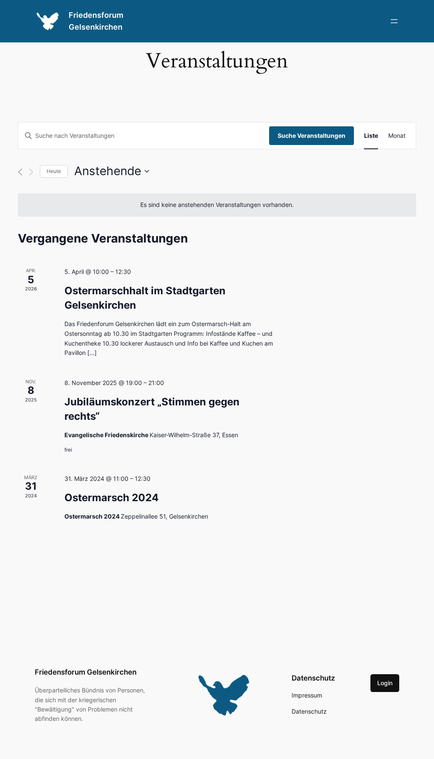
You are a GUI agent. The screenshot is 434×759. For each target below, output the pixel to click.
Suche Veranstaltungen (311, 135)
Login (384, 682)
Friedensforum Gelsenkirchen (85, 672)
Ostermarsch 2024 (111, 497)
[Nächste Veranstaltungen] (31, 172)
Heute (54, 171)
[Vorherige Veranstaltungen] (20, 172)
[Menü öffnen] (394, 21)
